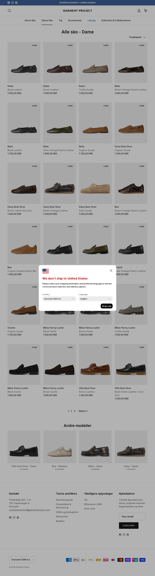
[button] (111, 270)
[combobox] (52, 298)
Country (45, 294)
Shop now (106, 306)
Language (83, 294)
